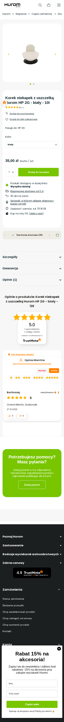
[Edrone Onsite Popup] (32, 361)
